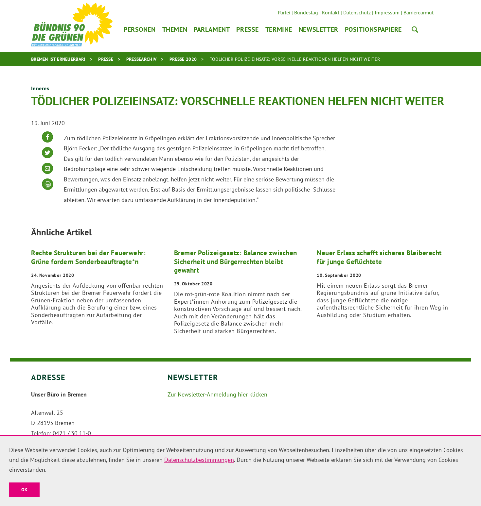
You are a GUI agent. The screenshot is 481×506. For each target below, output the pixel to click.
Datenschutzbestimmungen (199, 460)
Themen (174, 29)
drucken (48, 184)
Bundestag (306, 12)
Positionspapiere (373, 29)
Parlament (212, 29)
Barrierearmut (418, 12)
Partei (284, 12)
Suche (415, 29)
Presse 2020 (183, 59)
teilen (47, 142)
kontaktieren (47, 173)
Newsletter (318, 29)
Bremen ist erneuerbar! (58, 59)
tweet (47, 157)
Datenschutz (357, 12)
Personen (140, 29)
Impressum (387, 12)
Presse (247, 29)
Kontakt (330, 12)
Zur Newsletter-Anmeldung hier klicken (217, 394)
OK (24, 490)
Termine (278, 29)
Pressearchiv (141, 59)
